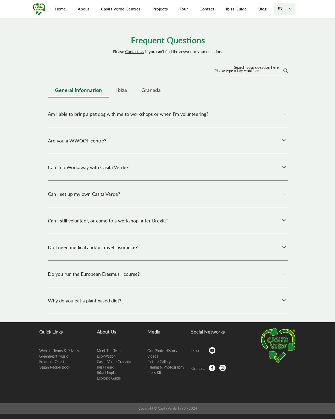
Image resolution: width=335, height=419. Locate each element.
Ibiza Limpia (106, 372)
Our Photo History (162, 350)
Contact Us (134, 51)
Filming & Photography (165, 367)
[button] (83, 9)
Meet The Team (109, 350)
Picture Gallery (159, 361)
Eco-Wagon (106, 356)
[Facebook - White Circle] (212, 368)
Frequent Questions (55, 361)
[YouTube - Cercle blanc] (212, 350)
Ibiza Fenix (105, 367)
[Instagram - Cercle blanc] (222, 368)
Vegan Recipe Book (54, 367)
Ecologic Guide (109, 378)
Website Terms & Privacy (59, 350)
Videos (152, 356)
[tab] (78, 89)
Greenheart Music (53, 356)
